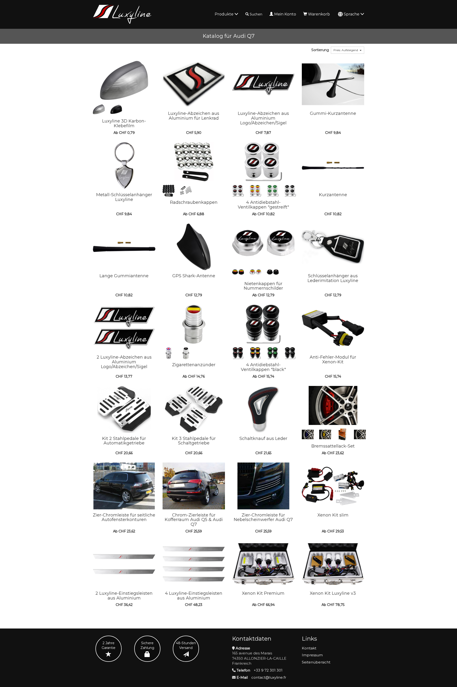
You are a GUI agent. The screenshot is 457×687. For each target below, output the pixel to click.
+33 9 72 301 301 (268, 670)
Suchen (256, 14)
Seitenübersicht (316, 662)
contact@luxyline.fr (268, 677)
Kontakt (309, 648)
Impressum (312, 655)
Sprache (352, 14)
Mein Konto (285, 14)
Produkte (224, 14)
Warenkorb (319, 14)
